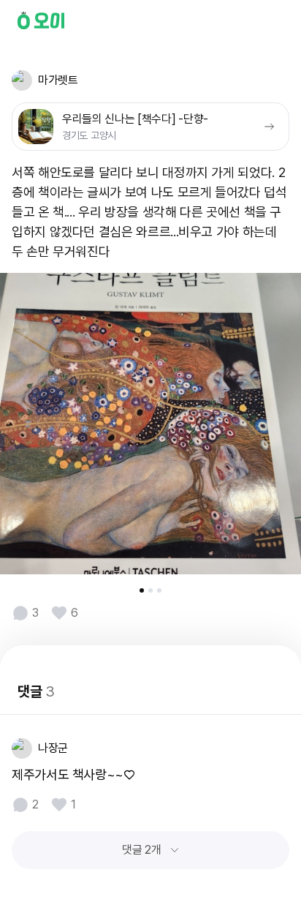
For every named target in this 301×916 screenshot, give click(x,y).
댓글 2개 (141, 850)
